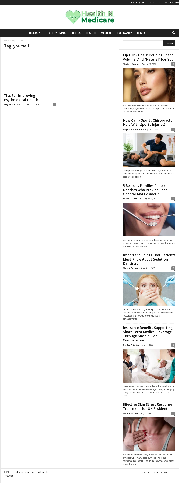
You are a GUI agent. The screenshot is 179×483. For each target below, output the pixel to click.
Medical (106, 33)
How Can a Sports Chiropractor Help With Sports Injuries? (148, 122)
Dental (142, 33)
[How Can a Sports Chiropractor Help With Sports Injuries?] (149, 150)
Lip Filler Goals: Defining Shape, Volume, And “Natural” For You (148, 57)
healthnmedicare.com (24, 472)
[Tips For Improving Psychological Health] (30, 71)
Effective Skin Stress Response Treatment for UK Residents (147, 406)
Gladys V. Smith (131, 345)
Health (91, 33)
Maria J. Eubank (131, 64)
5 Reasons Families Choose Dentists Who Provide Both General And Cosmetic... (145, 189)
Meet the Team (171, 2)
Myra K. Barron (130, 268)
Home (6, 40)
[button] (173, 33)
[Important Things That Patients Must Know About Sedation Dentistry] (149, 289)
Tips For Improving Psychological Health (21, 97)
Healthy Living (56, 33)
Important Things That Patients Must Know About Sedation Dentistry (149, 259)
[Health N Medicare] (89, 17)
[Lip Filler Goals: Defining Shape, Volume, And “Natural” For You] (149, 85)
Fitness (76, 33)
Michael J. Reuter (132, 198)
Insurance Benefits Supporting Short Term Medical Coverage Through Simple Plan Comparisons (148, 334)
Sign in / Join (136, 2)
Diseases (34, 33)
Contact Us (153, 2)
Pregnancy (124, 33)
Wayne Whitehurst (13, 104)
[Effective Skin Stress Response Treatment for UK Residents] (149, 434)
